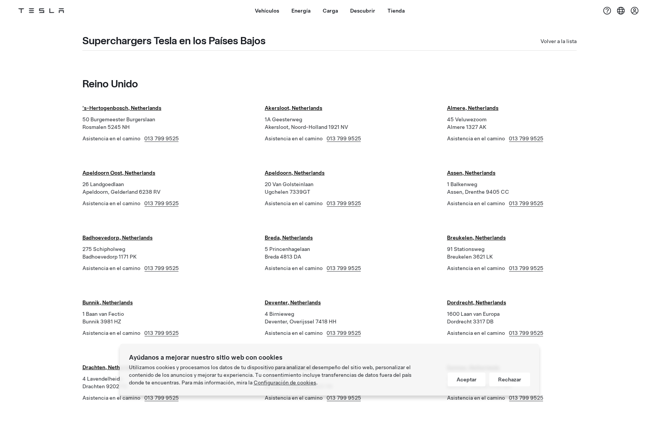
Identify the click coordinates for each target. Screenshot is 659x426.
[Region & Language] (621, 11)
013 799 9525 (161, 138)
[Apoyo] (607, 11)
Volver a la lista (558, 41)
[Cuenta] (634, 11)
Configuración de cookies (285, 382)
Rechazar (509, 379)
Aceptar (466, 379)
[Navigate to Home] (41, 10)
